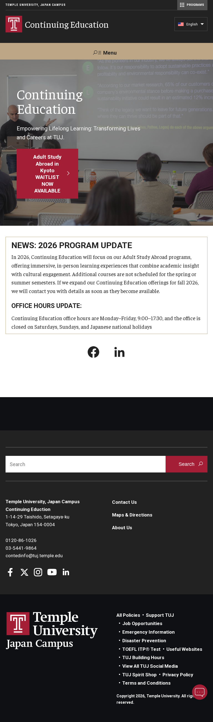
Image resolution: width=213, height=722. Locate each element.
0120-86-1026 (21, 540)
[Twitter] (24, 573)
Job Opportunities (142, 623)
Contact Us (124, 502)
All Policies (128, 615)
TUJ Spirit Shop (139, 674)
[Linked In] (66, 573)
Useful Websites (184, 649)
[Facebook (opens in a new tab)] (93, 353)
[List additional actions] (202, 25)
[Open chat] (199, 692)
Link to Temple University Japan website (61, 630)
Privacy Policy (178, 674)
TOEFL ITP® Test (141, 649)
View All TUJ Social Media (150, 666)
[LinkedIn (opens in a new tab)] (119, 353)
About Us (122, 527)
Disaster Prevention (144, 640)
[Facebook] (10, 573)
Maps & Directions (132, 515)
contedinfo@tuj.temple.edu (34, 555)
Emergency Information (148, 632)
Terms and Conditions (146, 683)
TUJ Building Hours (143, 657)
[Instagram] (38, 573)
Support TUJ (160, 615)
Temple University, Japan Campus (36, 5)
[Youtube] (52, 573)
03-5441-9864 (21, 548)
